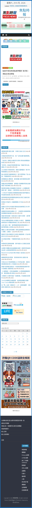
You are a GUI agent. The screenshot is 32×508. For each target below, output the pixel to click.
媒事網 (24, 465)
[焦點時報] (3, 35)
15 (23, 339)
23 (27, 342)
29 (23, 344)
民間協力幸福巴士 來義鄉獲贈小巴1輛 (12, 202)
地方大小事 (5, 68)
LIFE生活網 (25, 458)
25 (6, 344)
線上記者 (3, 431)
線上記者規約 (5, 434)
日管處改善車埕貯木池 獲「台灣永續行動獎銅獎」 (16, 156)
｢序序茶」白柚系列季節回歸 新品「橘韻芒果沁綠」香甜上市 (18, 6)
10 (2, 339)
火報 (23, 479)
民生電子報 (25, 482)
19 (11, 342)
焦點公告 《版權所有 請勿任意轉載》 (11, 426)
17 (2, 342)
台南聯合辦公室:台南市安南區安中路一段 (12, 420)
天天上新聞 (25, 468)
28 (19, 344)
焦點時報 (24, 12)
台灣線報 (24, 487)
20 (15, 342)
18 (6, 342)
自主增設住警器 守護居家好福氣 (10, 239)
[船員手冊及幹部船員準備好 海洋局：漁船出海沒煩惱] (16, 50)
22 (23, 342)
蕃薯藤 (24, 452)
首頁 (2, 440)
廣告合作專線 (5, 423)
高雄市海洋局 (16, 78)
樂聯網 (24, 484)
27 (15, 344)
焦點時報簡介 (5, 429)
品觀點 (24, 471)
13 (15, 339)
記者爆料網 (25, 490)
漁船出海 (7, 78)
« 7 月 (15, 352)
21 (19, 342)
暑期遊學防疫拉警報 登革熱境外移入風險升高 (14, 257)
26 (11, 344)
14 (19, 339)
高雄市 (11, 68)
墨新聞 (24, 476)
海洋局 (24, 76)
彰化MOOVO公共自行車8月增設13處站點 (13, 253)
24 (2, 344)
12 (11, 339)
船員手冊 (12, 78)
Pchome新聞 (25, 455)
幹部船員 (21, 76)
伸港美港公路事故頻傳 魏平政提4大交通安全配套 (15, 243)
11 (6, 339)
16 (27, 339)
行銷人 (24, 473)
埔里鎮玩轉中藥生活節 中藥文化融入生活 (13, 151)
